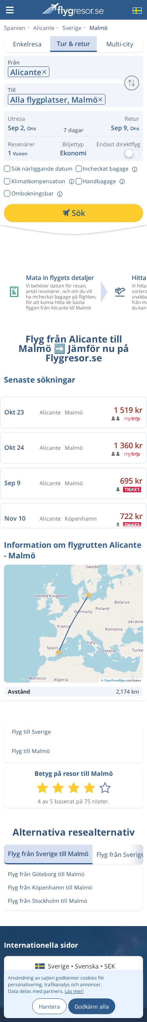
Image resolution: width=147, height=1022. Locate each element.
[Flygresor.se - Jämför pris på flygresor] (73, 9)
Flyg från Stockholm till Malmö (47, 900)
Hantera (49, 1006)
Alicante (43, 27)
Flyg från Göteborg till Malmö (46, 874)
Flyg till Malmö (31, 751)
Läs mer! (74, 991)
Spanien (14, 27)
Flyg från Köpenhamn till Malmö (50, 887)
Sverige (72, 27)
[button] (10, 10)
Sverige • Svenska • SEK (81, 966)
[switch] (131, 82)
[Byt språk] (136, 10)
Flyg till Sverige (31, 731)
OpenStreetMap (114, 680)
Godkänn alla (91, 1006)
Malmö (98, 27)
